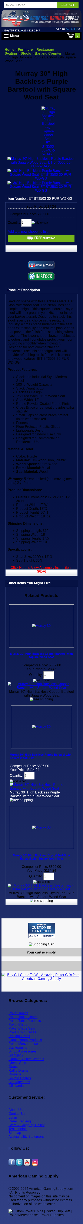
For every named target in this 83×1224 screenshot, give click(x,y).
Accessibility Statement (26, 1136)
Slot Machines (19, 1082)
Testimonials (18, 1129)
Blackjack (16, 1055)
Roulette (15, 1074)
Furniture (25, 49)
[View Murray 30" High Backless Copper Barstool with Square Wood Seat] (41, 688)
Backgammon (19, 1047)
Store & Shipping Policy (26, 1125)
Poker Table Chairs (23, 1017)
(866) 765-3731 (12, 30)
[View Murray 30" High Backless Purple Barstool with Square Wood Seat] (41, 788)
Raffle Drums (18, 1070)
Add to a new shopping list (27, 231)
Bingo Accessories (23, 1051)
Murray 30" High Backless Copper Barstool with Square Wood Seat (41, 655)
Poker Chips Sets (22, 1028)
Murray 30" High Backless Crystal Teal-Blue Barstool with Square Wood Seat (41, 857)
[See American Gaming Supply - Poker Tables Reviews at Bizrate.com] (41, 930)
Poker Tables (18, 1013)
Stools (26, 53)
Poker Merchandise (23, 1044)
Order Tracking (20, 1121)
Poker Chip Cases (22, 1032)
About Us (16, 1110)
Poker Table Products (25, 1021)
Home (9, 49)
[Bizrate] (76, 940)
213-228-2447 (31, 30)
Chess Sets (17, 1063)
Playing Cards (19, 1036)
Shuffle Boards (20, 1078)
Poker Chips (18, 1024)
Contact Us (17, 1113)
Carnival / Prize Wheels (26, 1059)
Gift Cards (16, 1086)
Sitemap (15, 1133)
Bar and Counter (48, 53)
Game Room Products (25, 1040)
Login (13, 1117)
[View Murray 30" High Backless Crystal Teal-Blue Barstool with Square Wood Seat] (41, 889)
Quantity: (14, 222)
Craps (13, 1066)
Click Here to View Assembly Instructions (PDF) (41, 569)
